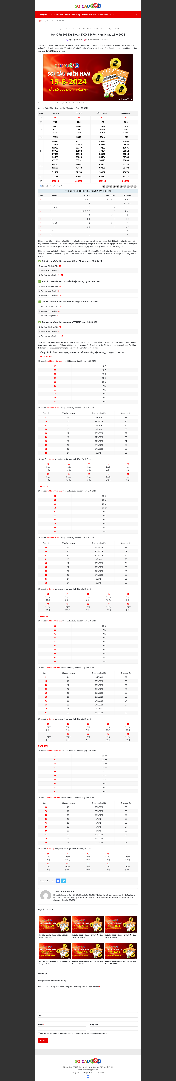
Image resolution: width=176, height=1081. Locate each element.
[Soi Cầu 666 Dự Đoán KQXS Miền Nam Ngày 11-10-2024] (88, 951)
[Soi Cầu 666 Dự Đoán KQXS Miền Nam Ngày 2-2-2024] (121, 951)
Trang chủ (60, 29)
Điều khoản (100, 1073)
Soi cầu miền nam (72, 29)
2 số (53, 186)
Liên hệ (91, 1073)
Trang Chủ (43, 15)
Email (41, 1024)
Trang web (94, 1024)
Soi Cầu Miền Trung (72, 15)
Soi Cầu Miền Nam (89, 15)
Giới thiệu (84, 1073)
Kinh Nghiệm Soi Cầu (106, 15)
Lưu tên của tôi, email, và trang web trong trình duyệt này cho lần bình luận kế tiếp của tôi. (74, 1033)
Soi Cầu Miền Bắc (56, 15)
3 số (60, 186)
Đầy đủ (45, 186)
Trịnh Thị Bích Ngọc (75, 40)
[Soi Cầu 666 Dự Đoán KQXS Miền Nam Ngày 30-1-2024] (55, 951)
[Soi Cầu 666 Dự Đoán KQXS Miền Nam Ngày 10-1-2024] (88, 924)
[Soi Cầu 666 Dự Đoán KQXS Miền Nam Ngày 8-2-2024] (121, 924)
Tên (40, 1015)
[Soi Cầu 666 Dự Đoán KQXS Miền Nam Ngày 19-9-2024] (55, 924)
